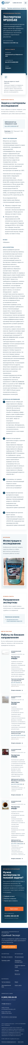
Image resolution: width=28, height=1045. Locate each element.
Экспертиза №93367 (15, 807)
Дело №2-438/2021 (15, 682)
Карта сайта (18, 985)
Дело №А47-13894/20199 (17, 843)
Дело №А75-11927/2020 (16, 784)
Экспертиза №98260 (15, 657)
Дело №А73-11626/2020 (11, 126)
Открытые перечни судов (20, 966)
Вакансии (17, 974)
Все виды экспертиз (7, 957)
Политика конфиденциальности (9, 1041)
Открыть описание (17, 690)
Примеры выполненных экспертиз (16, 8)
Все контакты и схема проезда (9, 1017)
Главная (3, 8)
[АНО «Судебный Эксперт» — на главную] (6, 3)
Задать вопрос (14, 909)
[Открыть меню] (25, 3)
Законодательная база (6, 986)
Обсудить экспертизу (9, 946)
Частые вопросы (6, 982)
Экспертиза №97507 (15, 703)
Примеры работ (6, 960)
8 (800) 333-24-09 (12, 916)
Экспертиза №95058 (15, 756)
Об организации (19, 957)
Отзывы (17, 970)
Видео (16, 982)
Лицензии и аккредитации (19, 961)
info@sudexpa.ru (6, 1003)
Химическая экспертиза (12, 617)
